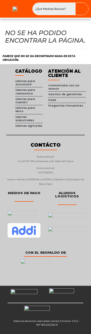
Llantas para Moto (25, 109)
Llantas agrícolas (28, 126)
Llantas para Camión (25, 100)
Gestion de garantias (65, 94)
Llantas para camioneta (25, 91)
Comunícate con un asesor (63, 87)
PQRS (52, 100)
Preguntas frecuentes (65, 106)
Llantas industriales (24, 118)
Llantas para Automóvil (25, 82)
